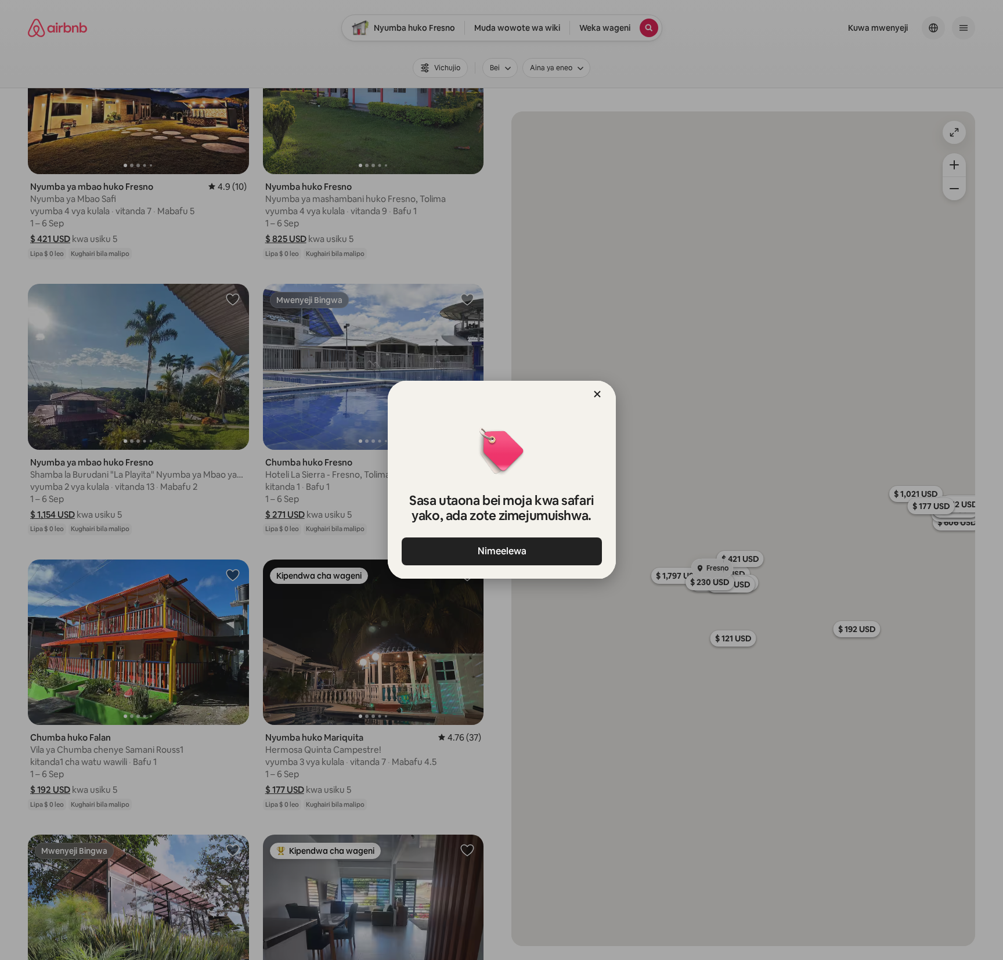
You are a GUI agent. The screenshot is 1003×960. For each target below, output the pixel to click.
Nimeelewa (501, 551)
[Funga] (597, 394)
